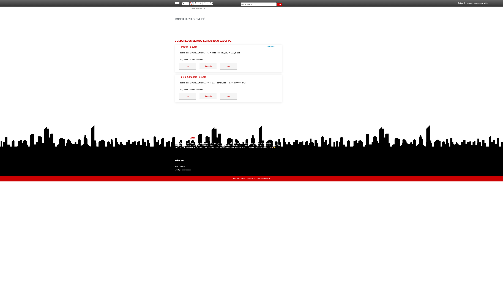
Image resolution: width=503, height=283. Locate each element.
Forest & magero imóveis (193, 77)
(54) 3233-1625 (186, 89)
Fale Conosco (180, 166)
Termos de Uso (250, 178)
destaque (477, 3)
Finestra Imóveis (188, 47)
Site (187, 66)
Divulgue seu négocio (183, 170)
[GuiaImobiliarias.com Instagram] (177, 150)
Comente (208, 66)
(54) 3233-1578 (186, 59)
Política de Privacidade (263, 178)
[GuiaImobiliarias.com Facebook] (175, 150)
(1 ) (270, 46)
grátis (486, 3)
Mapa (228, 66)
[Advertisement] (230, 29)
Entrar (460, 3)
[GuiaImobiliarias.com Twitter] (176, 150)
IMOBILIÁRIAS (197, 3)
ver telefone (198, 59)
